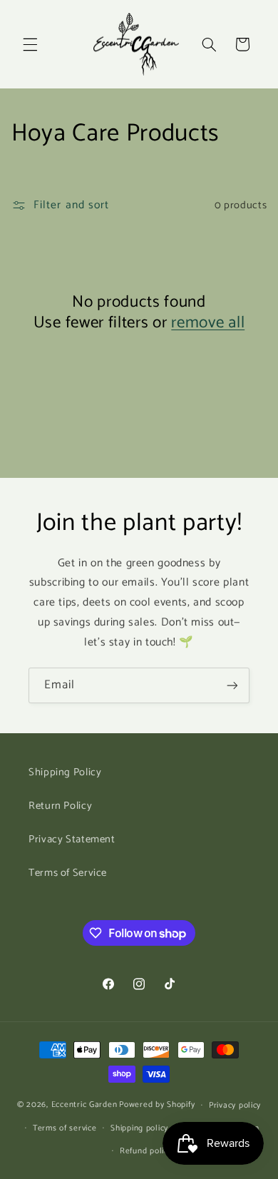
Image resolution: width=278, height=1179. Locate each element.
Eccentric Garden (84, 1104)
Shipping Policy (65, 772)
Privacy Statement (72, 839)
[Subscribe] (232, 685)
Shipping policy (139, 1128)
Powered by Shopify (157, 1104)
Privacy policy (235, 1105)
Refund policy (146, 1151)
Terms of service (65, 1128)
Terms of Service (68, 873)
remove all (207, 322)
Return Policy (60, 806)
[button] (30, 44)
